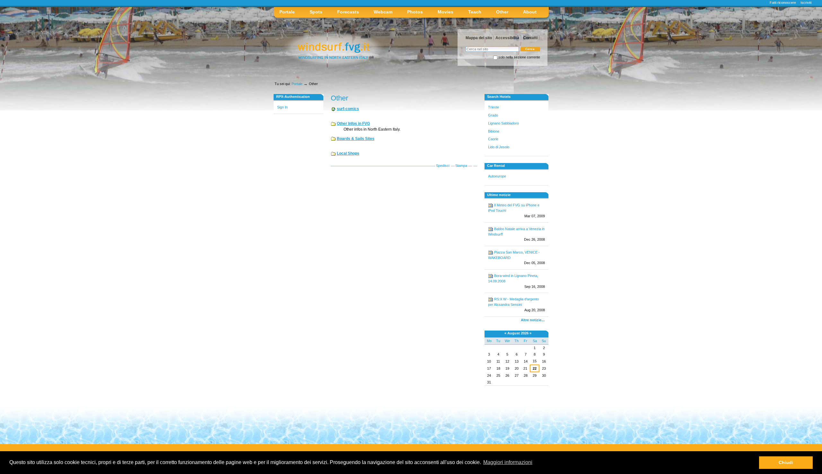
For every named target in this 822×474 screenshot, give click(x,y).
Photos (415, 11)
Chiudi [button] (786, 462)
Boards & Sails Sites (355, 138)
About (530, 11)
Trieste (493, 107)
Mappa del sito (479, 38)
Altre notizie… (533, 320)
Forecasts (348, 11)
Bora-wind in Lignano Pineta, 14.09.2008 (516, 281)
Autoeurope (497, 176)
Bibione (493, 131)
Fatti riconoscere (783, 2)
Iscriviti (805, 2)
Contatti (530, 38)
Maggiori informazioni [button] (507, 462)
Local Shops (348, 153)
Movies (445, 11)
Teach (474, 11)
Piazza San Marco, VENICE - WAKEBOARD (516, 257)
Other (502, 11)
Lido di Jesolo (498, 147)
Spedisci (443, 166)
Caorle (493, 139)
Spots (316, 11)
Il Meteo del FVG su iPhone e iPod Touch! (516, 210)
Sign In (282, 107)
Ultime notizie (499, 195)
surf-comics (348, 109)
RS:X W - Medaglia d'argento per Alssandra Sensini (516, 304)
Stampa (461, 166)
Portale (287, 11)
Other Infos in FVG (353, 123)
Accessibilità (507, 38)
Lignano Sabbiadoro (503, 123)
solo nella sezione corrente (519, 57)
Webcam (383, 11)
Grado (493, 115)
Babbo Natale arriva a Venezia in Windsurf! (516, 234)
